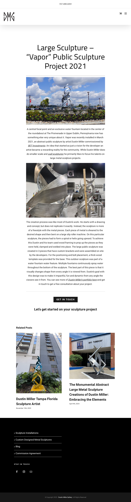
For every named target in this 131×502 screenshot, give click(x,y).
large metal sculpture (61, 158)
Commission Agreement (28, 453)
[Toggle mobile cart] (120, 13)
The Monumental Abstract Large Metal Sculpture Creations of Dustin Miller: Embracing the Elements (89, 392)
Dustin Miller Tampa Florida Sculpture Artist (37, 401)
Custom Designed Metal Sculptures (34, 440)
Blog (18, 446)
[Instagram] (24, 471)
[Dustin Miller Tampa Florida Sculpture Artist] (39, 363)
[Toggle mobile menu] (125, 13)
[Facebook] (17, 471)
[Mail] (31, 471)
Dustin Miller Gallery (65, 497)
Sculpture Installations (27, 433)
